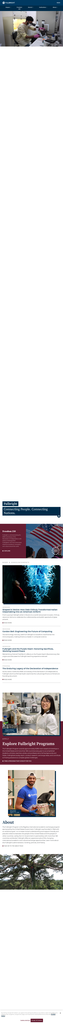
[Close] (60, 1013)
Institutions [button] (42, 7)
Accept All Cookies (37, 1020)
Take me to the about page (13, 846)
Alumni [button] (30, 7)
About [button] (54, 7)
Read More (8, 623)
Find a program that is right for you (18, 761)
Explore (7, 551)
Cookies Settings (25, 1020)
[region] (31, 1016)
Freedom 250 (19, 8)
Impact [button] (8, 7)
